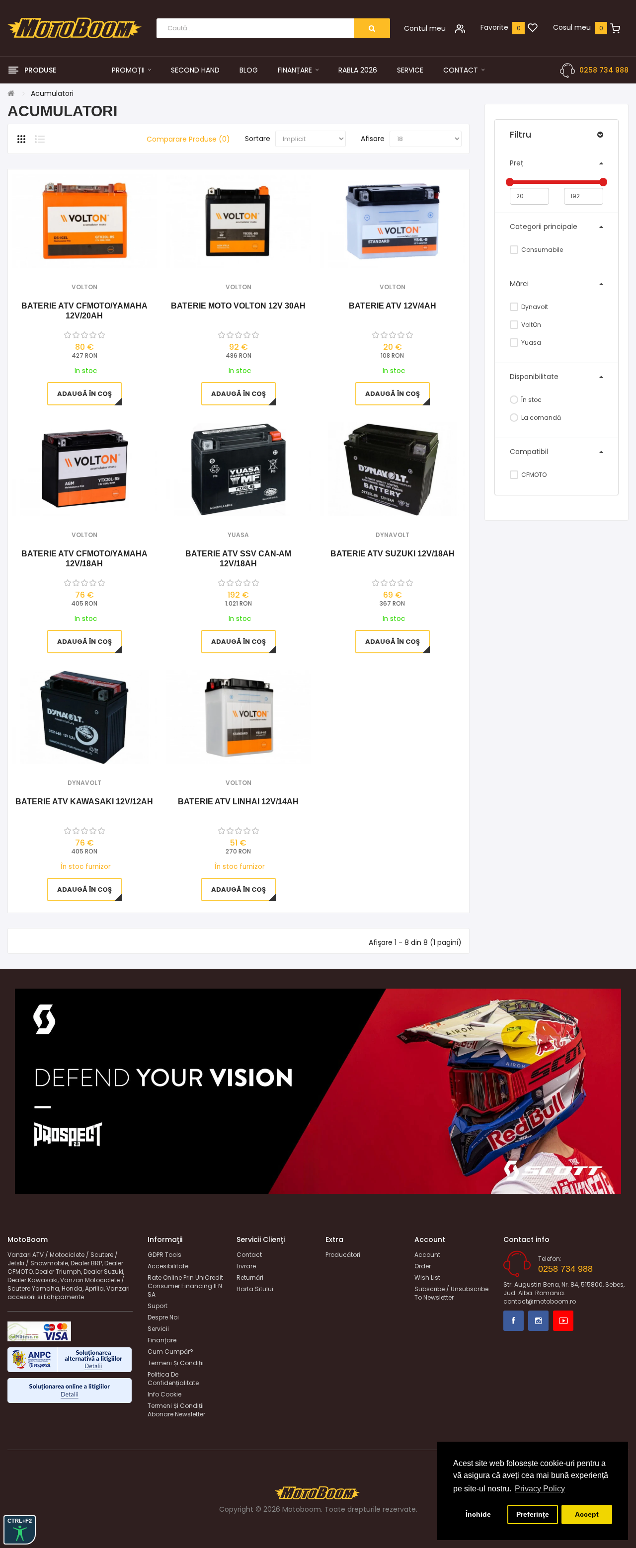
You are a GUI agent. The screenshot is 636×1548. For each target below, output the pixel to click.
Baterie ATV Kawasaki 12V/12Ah (84, 801)
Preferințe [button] (532, 1514)
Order (422, 1266)
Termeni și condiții (176, 1363)
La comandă (540, 417)
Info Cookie (164, 1394)
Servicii (158, 1328)
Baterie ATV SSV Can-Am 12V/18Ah (238, 558)
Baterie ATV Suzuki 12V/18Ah (392, 553)
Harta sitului (255, 1289)
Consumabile (541, 249)
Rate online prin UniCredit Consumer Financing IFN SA (185, 1286)
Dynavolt (534, 307)
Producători (342, 1254)
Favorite (494, 27)
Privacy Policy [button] (540, 1488)
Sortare (257, 139)
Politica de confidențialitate (173, 1378)
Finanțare (162, 1340)
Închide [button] (478, 1514)
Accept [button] (587, 1514)
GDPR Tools (164, 1254)
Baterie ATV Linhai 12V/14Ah (238, 801)
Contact (249, 1254)
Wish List (427, 1277)
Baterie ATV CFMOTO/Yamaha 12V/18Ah (84, 558)
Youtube (563, 1321)
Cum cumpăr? (170, 1351)
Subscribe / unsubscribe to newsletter (451, 1293)
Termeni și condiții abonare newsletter (176, 1409)
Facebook (513, 1321)
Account (427, 1254)
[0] (532, 28)
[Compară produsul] (97, 255)
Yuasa (530, 342)
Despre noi (163, 1317)
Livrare (246, 1266)
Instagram (538, 1321)
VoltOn (530, 324)
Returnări (250, 1277)
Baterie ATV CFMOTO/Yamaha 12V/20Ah (84, 311)
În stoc (531, 399)
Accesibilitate (168, 1266)
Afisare (373, 139)
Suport (157, 1306)
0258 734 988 (604, 70)
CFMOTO (533, 474)
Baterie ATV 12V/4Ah (392, 306)
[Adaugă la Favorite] (70, 255)
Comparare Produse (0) (188, 139)
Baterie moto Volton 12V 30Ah (238, 306)
